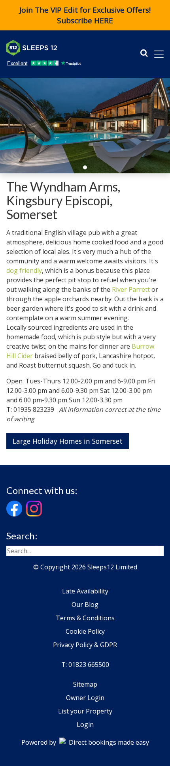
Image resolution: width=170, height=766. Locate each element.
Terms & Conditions (85, 618)
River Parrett (131, 289)
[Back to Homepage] (65, 48)
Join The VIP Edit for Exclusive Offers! (85, 15)
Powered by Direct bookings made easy (85, 742)
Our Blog (85, 604)
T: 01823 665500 (85, 664)
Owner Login (85, 697)
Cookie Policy (85, 631)
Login (85, 724)
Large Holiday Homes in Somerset (68, 441)
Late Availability (85, 591)
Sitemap (85, 684)
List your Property (85, 711)
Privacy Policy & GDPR (85, 644)
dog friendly (24, 270)
